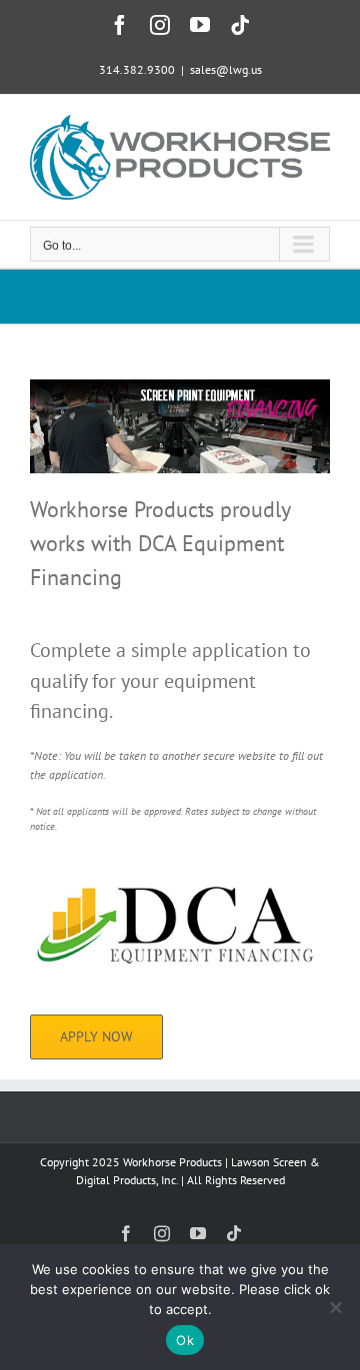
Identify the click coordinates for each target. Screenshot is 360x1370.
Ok (185, 1340)
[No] (335, 1307)
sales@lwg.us (226, 69)
